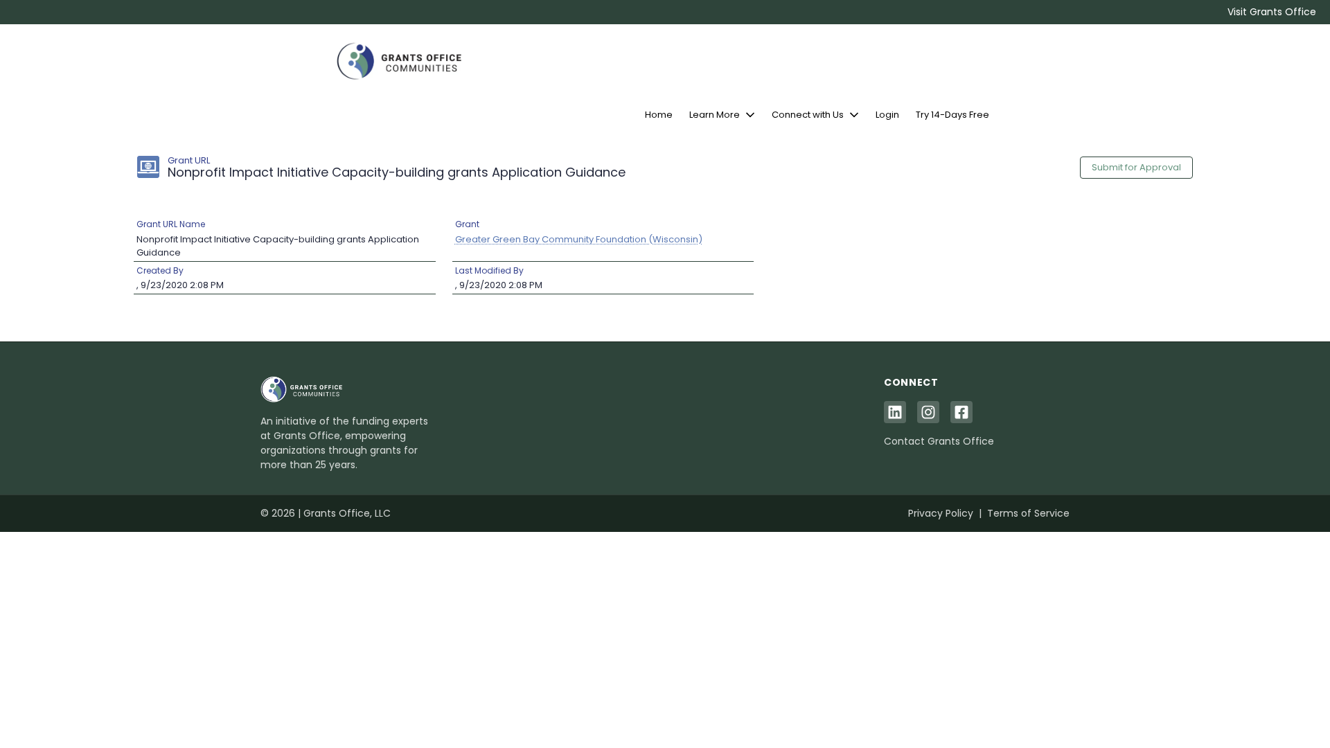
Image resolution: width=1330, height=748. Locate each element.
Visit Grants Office (1271, 12)
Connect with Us (808, 114)
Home (659, 114)
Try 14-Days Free (952, 114)
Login (887, 114)
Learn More (714, 114)
